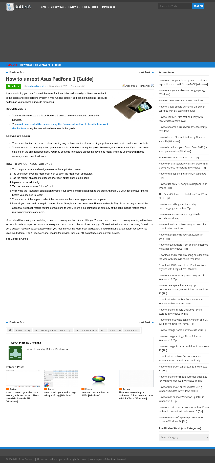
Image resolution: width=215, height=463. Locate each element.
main (103, 330)
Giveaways (57, 6)
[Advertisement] (107, 36)
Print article (145, 85)
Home (43, 6)
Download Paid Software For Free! (40, 64)
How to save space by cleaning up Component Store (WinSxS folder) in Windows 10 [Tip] (183, 289)
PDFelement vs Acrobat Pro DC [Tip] (179, 157)
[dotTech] (18, 8)
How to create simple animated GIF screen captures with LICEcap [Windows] (136, 395)
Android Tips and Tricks (86, 330)
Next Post (144, 72)
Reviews (73, 6)
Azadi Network (119, 459)
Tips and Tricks (131, 330)
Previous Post (17, 72)
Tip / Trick (13, 86)
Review (13, 389)
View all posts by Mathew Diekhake (47, 349)
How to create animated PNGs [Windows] (95, 394)
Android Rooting (23, 330)
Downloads (108, 6)
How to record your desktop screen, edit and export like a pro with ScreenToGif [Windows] (22, 397)
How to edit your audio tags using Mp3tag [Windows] (60, 394)
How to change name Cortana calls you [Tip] (183, 330)
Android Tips (65, 330)
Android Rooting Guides (45, 330)
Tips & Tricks (90, 6)
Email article (131, 85)
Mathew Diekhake (37, 86)
